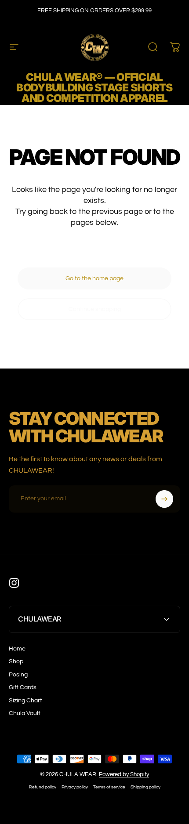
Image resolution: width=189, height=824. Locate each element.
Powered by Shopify (124, 774)
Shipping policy (145, 786)
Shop (16, 661)
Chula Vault (24, 713)
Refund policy (42, 786)
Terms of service (109, 786)
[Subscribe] (164, 499)
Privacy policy (75, 786)
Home (17, 649)
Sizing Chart (25, 701)
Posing (18, 675)
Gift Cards (22, 687)
